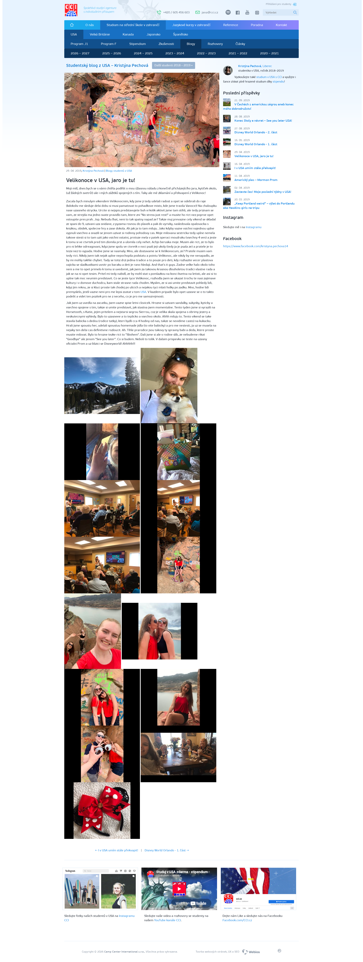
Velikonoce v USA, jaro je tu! (254, 156)
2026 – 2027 (80, 53)
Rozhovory (215, 44)
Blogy (191, 44)
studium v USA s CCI (269, 77)
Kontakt (281, 25)
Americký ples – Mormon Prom (256, 180)
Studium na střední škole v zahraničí (133, 25)
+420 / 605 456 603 (176, 12)
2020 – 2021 (269, 53)
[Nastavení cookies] (279, 951)
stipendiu (278, 81)
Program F (108, 44)
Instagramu (253, 227)
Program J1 (79, 44)
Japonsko (153, 34)
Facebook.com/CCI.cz (237, 920)
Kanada (128, 34)
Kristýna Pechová (93, 170)
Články (240, 44)
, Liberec (255, 66)
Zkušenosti (166, 44)
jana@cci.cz (210, 12)
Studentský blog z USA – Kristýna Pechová (107, 65)
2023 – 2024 (174, 53)
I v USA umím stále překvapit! (255, 168)
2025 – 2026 (111, 53)
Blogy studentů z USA (119, 170)
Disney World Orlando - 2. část (255, 132)
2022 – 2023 (206, 53)
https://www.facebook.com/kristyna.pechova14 (255, 246)
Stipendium (137, 44)
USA (74, 34)
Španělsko (180, 34)
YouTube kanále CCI (167, 920)
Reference (230, 25)
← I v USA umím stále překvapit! (116, 850)
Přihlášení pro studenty (278, 4)
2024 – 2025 (143, 53)
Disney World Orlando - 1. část (255, 144)
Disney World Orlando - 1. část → (167, 850)
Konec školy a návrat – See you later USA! (263, 120)
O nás (89, 25)
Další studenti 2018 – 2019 (172, 65)
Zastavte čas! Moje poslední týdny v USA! (262, 192)
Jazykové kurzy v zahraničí (191, 25)
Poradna (257, 25)
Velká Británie (100, 34)
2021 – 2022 (238, 53)
